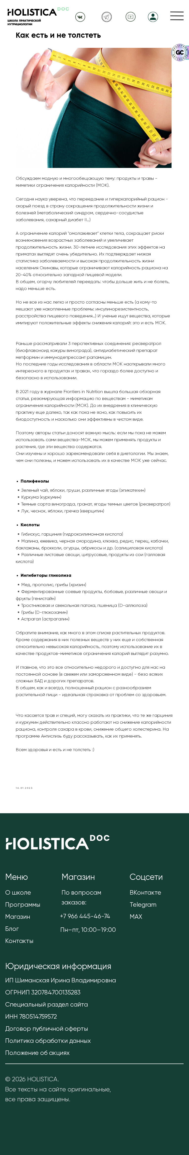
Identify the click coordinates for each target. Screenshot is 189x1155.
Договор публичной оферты (46, 1029)
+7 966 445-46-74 (85, 916)
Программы (22, 905)
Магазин (17, 917)
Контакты (19, 941)
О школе (18, 893)
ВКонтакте (145, 893)
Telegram (143, 905)
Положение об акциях (37, 1053)
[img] (177, 15)
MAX (136, 917)
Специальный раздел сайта (46, 1005)
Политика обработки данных (48, 1041)
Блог (12, 929)
